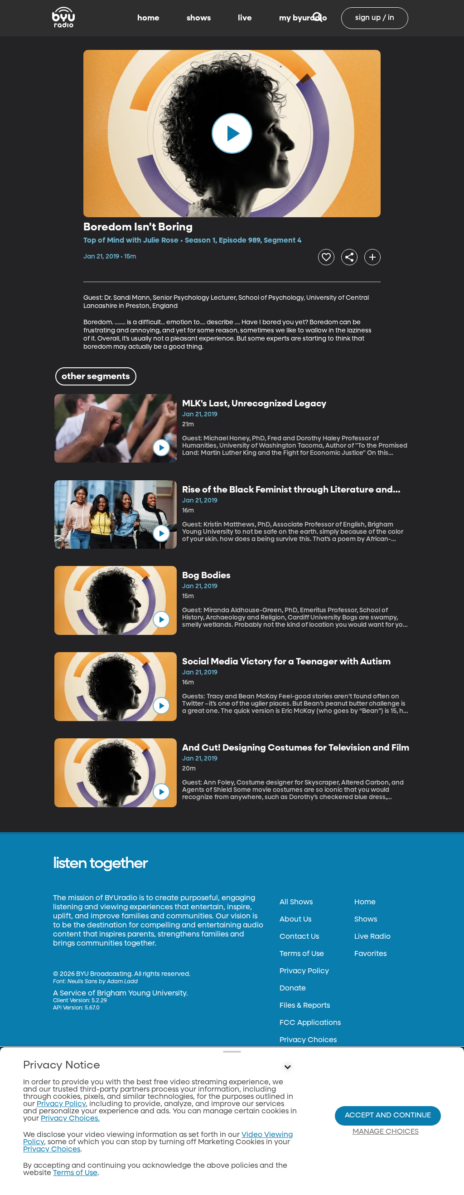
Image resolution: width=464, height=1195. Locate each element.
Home (365, 902)
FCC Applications (310, 1023)
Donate (293, 988)
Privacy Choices (308, 1040)
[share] (349, 257)
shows (199, 18)
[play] (232, 133)
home (148, 18)
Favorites (370, 954)
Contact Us (299, 937)
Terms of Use (302, 954)
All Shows (296, 902)
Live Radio (372, 937)
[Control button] (287, 1067)
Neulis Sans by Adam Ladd (103, 982)
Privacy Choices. (70, 1118)
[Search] (317, 18)
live (245, 18)
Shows (365, 919)
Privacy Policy (304, 971)
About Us (295, 919)
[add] (372, 257)
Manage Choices (386, 1132)
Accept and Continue (388, 1115)
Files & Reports (305, 1006)
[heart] (326, 257)
